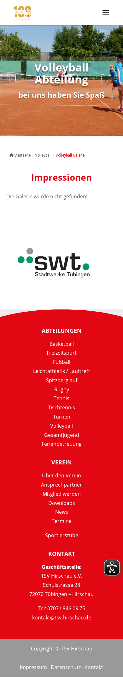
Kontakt (94, 667)
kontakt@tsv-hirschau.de (61, 617)
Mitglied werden (62, 493)
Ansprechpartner (61, 484)
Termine (62, 521)
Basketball (62, 343)
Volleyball (61, 425)
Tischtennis (61, 407)
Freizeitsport (62, 352)
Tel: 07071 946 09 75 (61, 608)
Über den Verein (61, 475)
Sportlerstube (61, 535)
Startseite (22, 155)
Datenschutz (66, 667)
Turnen (61, 416)
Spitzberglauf (61, 380)
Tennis (61, 398)
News (61, 511)
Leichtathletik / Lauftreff (61, 371)
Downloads (61, 503)
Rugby (61, 389)
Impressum (33, 667)
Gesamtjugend (61, 435)
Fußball (61, 361)
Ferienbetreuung (62, 443)
